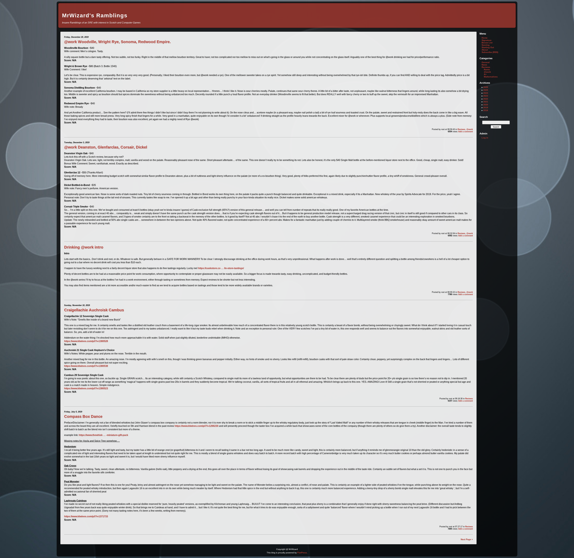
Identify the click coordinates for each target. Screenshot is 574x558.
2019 (485, 107)
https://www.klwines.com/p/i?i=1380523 (86, 388)
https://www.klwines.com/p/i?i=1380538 (86, 366)
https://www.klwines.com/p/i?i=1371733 (86, 516)
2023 (485, 96)
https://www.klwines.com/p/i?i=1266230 (196, 426)
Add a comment (465, 131)
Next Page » (467, 539)
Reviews (461, 129)
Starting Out (488, 47)
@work (469, 129)
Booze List (487, 42)
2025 (485, 90)
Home (484, 38)
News (484, 65)
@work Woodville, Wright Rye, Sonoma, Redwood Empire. (117, 42)
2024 (485, 93)
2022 (485, 99)
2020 (485, 104)
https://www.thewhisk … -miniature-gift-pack (103, 435)
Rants (487, 69)
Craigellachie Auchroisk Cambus (94, 310)
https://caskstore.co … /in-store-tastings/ (221, 268)
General (486, 62)
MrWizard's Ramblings (95, 15)
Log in (485, 138)
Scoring (486, 45)
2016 (485, 110)
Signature (486, 40)
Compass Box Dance (83, 416)
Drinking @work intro (83, 247)
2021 (485, 101)
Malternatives (491, 77)
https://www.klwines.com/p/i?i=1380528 (86, 341)
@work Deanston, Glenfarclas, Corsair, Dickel (105, 147)
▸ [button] (482, 87)
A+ (485, 74)
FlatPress (302, 552)
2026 (485, 87)
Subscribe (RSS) (490, 52)
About (485, 50)
